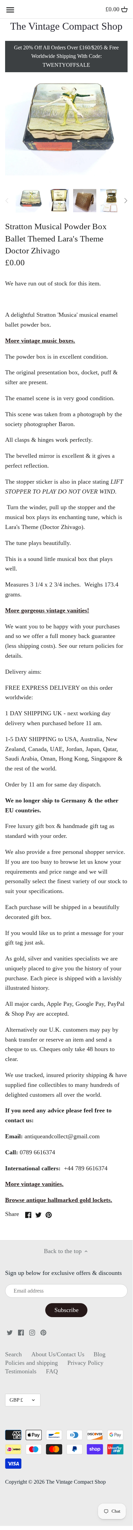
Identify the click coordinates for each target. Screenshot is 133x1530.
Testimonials (20, 1371)
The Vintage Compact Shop (66, 26)
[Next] (125, 200)
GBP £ (16, 1400)
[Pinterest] (43, 1332)
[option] (30, 201)
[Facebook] (21, 1332)
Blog (99, 1354)
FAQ (52, 1371)
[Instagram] (32, 1332)
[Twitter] (10, 1332)
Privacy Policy (85, 1362)
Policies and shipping (31, 1362)
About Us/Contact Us (57, 1354)
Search (13, 1354)
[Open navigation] (10, 10)
